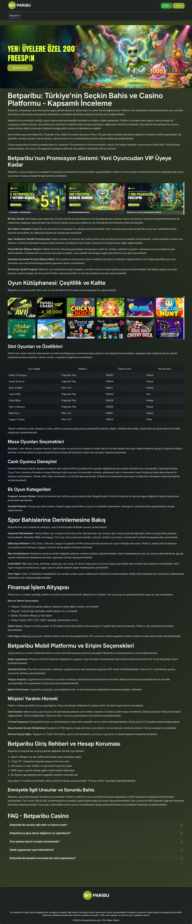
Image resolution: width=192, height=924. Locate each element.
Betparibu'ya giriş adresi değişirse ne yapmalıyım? (40, 833)
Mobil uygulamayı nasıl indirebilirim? (32, 849)
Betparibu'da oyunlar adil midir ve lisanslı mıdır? (38, 824)
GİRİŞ (166, 5)
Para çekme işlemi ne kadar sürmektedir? (35, 841)
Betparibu (15, 15)
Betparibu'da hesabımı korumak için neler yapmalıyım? (43, 858)
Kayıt (178, 5)
